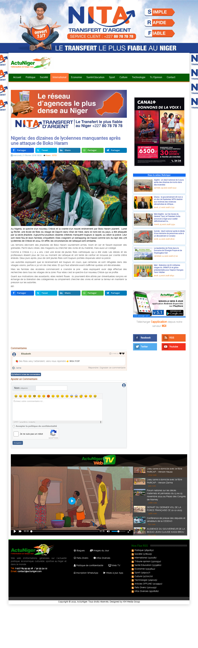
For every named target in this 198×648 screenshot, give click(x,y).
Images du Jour (101, 550)
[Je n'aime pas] (123, 353)
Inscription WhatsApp (87, 573)
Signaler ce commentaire (112, 367)
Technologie (138, 77)
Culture (123, 77)
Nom (21, 388)
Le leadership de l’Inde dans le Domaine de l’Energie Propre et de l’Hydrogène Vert (168, 250)
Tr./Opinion (156, 77)
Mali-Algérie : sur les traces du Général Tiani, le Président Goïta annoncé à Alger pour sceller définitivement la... (167, 217)
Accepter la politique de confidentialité (36, 426)
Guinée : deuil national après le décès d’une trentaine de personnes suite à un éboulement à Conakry (169, 233)
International (59, 77)
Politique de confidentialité (89, 565)
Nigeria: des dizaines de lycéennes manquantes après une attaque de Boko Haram (66, 140)
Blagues (80, 550)
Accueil (17, 77)
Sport (112, 77)
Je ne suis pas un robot (31, 434)
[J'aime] (120, 353)
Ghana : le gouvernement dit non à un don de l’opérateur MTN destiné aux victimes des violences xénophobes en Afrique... (168, 200)
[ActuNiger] (32, 63)
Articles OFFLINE (143, 583)
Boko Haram (60, 245)
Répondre (93, 367)
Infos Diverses (103, 558)
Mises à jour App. (115, 573)
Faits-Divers (82, 558)
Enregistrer (18, 443)
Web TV (115, 565)
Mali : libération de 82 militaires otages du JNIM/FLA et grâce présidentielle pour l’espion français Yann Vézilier (168, 269)
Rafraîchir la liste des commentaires (27, 374)
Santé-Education (95, 77)
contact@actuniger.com (30, 571)
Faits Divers (140, 587)
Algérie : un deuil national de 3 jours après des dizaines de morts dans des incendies (169, 182)
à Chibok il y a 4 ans (31, 252)
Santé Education (143, 565)
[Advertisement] (69, 322)
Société (44, 77)
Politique (30, 77)
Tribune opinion (142, 561)
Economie (76, 77)
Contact (171, 77)
